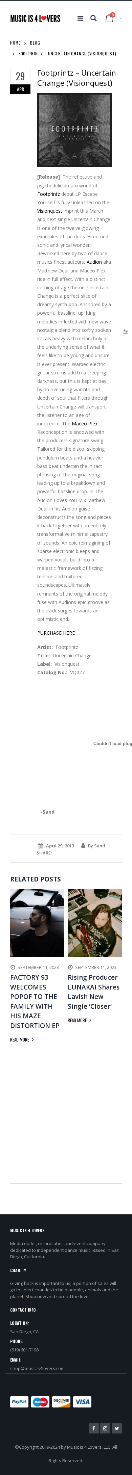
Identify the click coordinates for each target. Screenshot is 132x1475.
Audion (94, 262)
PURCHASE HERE (56, 633)
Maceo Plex (84, 423)
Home (15, 43)
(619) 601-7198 (24, 1350)
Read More (20, 1039)
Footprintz (48, 194)
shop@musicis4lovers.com (37, 1368)
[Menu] (80, 18)
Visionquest (49, 211)
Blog (35, 43)
